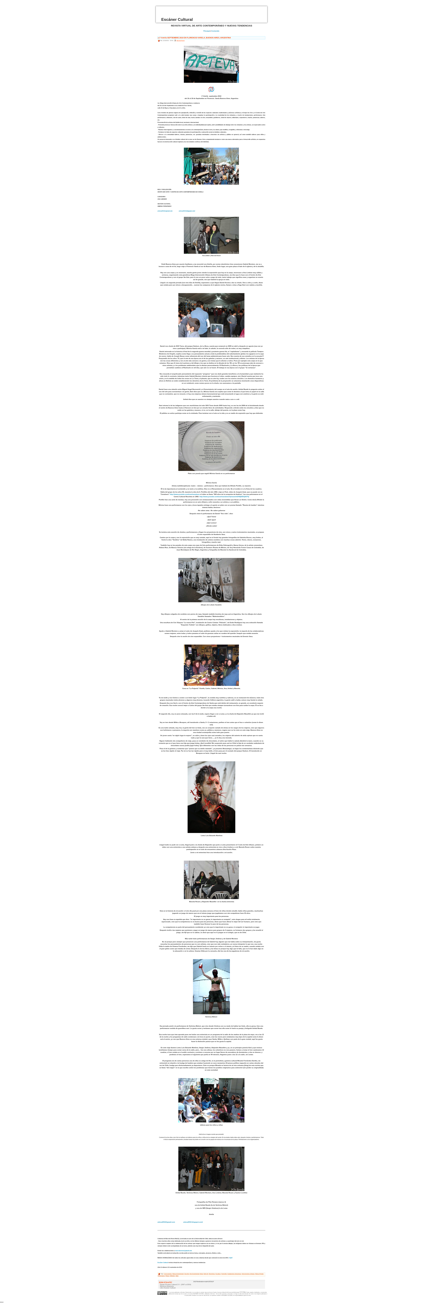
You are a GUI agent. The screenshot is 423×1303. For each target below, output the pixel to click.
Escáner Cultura (163, 1262)
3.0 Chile (243, 1292)
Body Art (206, 1273)
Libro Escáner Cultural (167, 1288)
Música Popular (259, 1273)
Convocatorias (168, 1273)
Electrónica (212, 1273)
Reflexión (172, 1275)
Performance (161, 1275)
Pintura (167, 1275)
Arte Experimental (194, 1273)
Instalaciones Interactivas (234, 1273)
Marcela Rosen (180, 40)
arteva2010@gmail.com (165, 211)
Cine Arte (186, 1273)
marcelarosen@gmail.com (183, 1250)
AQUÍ (230, 1258)
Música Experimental (178, 1273)
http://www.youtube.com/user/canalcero (185, 494)
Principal (206, 31)
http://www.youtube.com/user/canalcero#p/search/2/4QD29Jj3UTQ (224, 496)
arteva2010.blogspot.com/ (187, 211)
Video (176, 1275)
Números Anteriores (167, 1286)
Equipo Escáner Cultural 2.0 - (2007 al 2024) (175, 1284)
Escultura (218, 1273)
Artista (201, 1273)
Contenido (215, 31)
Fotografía (224, 1273)
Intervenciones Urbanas (248, 1273)
